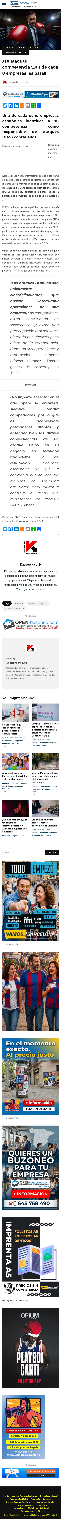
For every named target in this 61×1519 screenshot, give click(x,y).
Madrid (35, 789)
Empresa (9, 48)
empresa (19, 603)
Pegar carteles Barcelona (40, 1499)
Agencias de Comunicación (13, 738)
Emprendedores (38, 740)
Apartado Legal (42, 1508)
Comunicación (7, 741)
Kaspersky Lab (15, 82)
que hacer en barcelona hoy (43, 1502)
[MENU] (4, 4)
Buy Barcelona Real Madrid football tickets (20, 1496)
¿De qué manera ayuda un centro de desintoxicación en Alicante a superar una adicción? (15, 808)
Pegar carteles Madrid (19, 1499)
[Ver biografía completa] (43, 589)
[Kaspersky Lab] (30, 653)
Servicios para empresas (13, 786)
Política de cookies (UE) (30, 1511)
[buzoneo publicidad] (30, 97)
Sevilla (44, 745)
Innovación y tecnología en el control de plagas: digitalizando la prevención (45, 761)
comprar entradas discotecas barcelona (30, 1505)
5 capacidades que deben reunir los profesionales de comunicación (15, 713)
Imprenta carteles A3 (49, 1496)
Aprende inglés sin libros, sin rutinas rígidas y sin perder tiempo (15, 761)
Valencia (5, 789)
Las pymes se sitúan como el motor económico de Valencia (45, 808)
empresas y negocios (38, 603)
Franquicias (36, 745)
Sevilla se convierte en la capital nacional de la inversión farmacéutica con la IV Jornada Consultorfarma (45, 712)
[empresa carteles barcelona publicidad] (23, 1458)
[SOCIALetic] (23, 5)
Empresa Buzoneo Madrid (23, 1508)
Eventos (53, 743)
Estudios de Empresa (15, 52)
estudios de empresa (14, 608)
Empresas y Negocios (29, 48)
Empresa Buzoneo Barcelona (18, 1502)
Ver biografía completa (29, 589)
